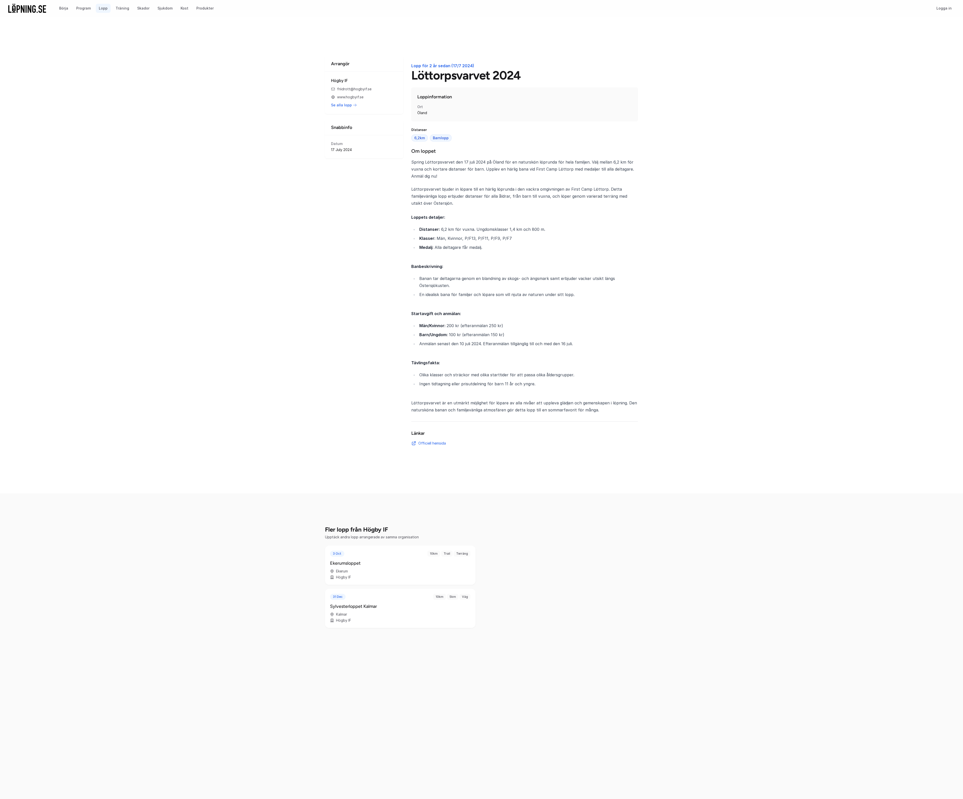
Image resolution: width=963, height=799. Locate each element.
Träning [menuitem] (122, 8)
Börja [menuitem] (63, 8)
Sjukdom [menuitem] (165, 8)
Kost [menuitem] (184, 8)
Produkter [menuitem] (205, 8)
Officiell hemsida (432, 443)
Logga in (944, 8)
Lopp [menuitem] (103, 8)
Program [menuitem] (83, 8)
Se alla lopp (341, 105)
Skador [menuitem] (143, 8)
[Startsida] (27, 8)
